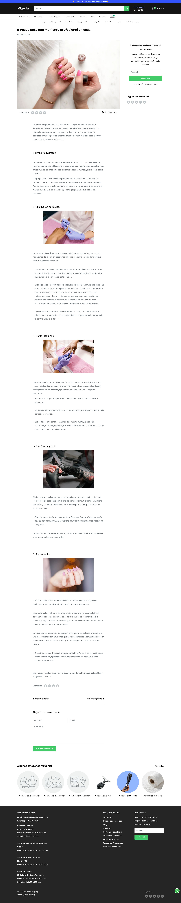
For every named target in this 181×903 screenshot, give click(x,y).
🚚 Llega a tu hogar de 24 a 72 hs (90, 2)
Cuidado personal (55, 22)
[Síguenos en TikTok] (140, 102)
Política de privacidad (112, 835)
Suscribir (141, 837)
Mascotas (119, 22)
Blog (105, 824)
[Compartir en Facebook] (32, 112)
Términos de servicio (112, 847)
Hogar (44, 22)
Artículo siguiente (94, 699)
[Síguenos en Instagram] (132, 102)
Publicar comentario (44, 749)
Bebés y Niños (96, 22)
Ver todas (159, 766)
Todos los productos (132, 22)
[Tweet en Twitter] (40, 112)
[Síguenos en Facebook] (128, 102)
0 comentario (111, 112)
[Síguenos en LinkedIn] (144, 102)
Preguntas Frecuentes (113, 843)
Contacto (107, 817)
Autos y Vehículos (82, 22)
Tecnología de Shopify (26, 895)
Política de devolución (112, 832)
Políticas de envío (111, 839)
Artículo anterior (42, 699)
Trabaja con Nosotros (112, 821)
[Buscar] (126, 8)
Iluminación (108, 22)
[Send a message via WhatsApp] (177, 891)
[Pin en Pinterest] (36, 112)
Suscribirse (145, 78)
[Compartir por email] (44, 112)
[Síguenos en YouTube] (136, 102)
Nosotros (107, 828)
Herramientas (69, 22)
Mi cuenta (138, 10)
